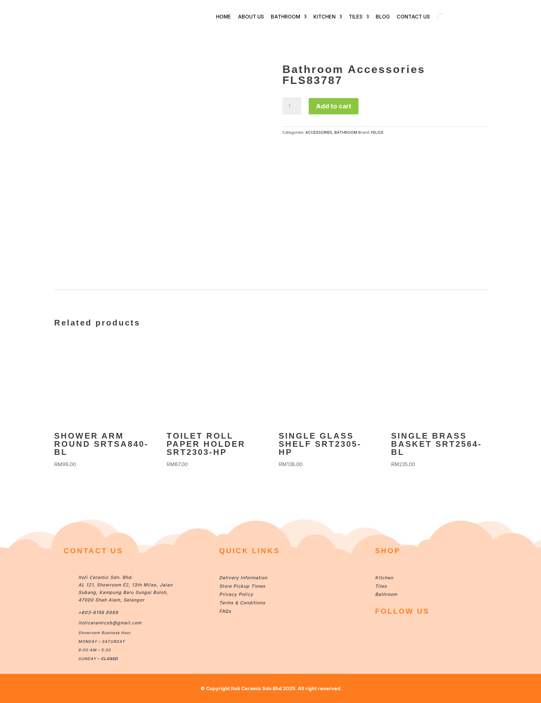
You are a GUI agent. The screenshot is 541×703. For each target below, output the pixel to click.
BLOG (383, 16)
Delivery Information (243, 577)
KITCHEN (324, 16)
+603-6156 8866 (98, 612)
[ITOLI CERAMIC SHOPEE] (381, 629)
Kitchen (384, 577)
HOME (223, 16)
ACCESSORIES (318, 132)
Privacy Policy (236, 594)
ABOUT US (251, 16)
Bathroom (386, 594)
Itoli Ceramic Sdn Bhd (256, 688)
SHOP (387, 551)
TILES (356, 16)
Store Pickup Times (242, 586)
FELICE (377, 132)
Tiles (381, 586)
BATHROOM (285, 16)
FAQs (225, 611)
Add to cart (333, 106)
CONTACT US (413, 16)
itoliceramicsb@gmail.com (110, 622)
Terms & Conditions (242, 602)
